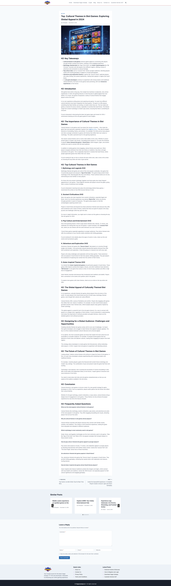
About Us (99, 2)
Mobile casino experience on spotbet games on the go (60, 503)
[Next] (118, 505)
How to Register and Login (111, 572)
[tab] (82, 514)
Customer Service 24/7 (117, 2)
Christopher (64, 22)
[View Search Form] (126, 2)
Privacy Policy (78, 574)
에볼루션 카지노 (93, 129)
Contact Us (107, 2)
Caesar (104, 509)
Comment (63, 532)
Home (70, 2)
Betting (63, 13)
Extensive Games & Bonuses (112, 569)
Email (80, 550)
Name (62, 550)
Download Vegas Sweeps (80, 2)
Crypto (90, 2)
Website (98, 550)
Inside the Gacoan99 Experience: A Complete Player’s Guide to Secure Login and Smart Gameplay (100, 482)
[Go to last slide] (52, 505)
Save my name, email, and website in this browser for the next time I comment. (79, 553)
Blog (94, 2)
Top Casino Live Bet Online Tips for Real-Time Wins (71, 481)
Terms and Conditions (81, 576)
